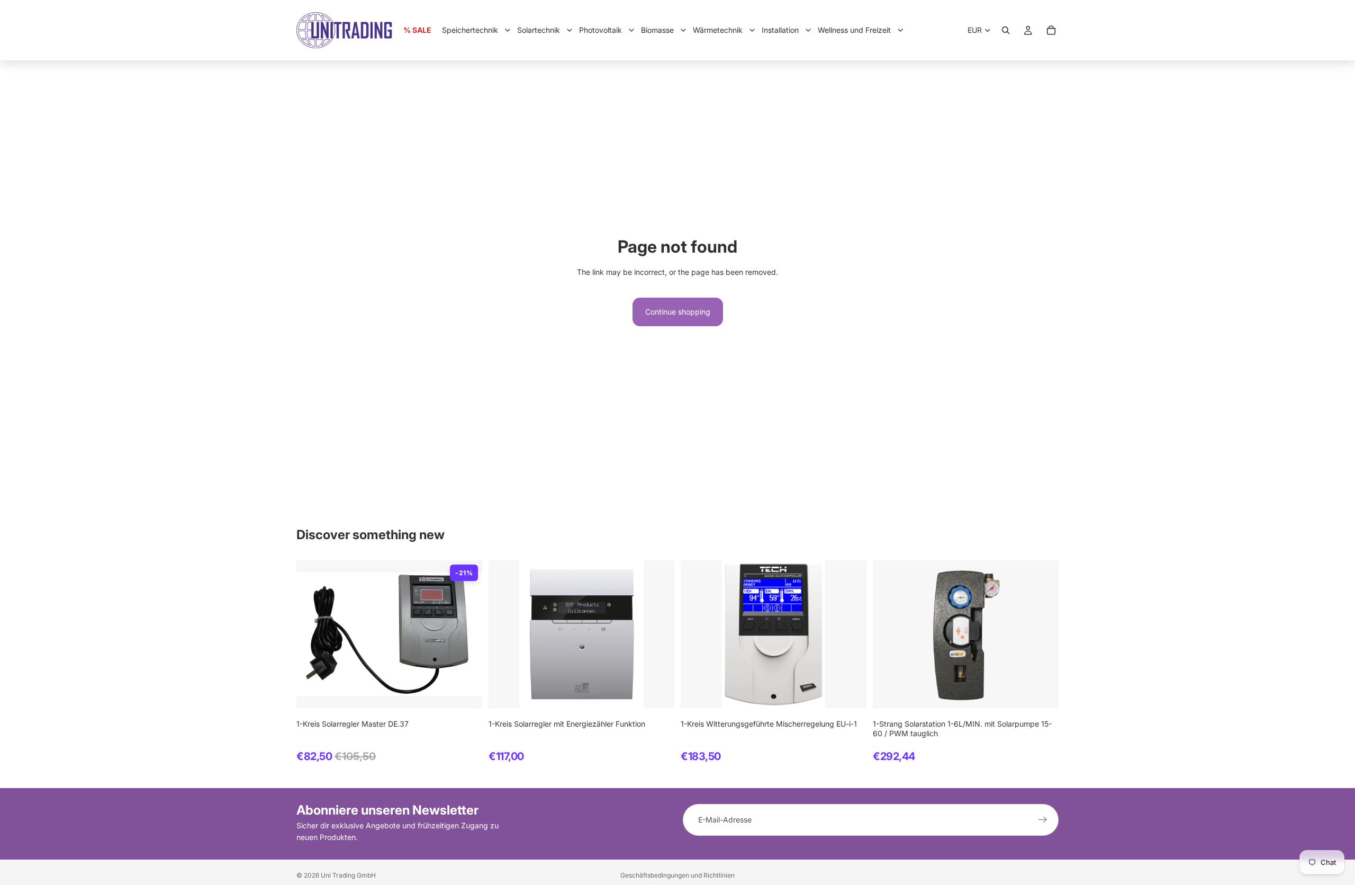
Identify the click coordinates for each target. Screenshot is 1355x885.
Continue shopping (677, 311)
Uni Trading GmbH (348, 875)
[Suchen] (1005, 30)
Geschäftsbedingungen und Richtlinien (677, 875)
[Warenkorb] (1051, 30)
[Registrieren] (1043, 820)
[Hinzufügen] (465, 692)
